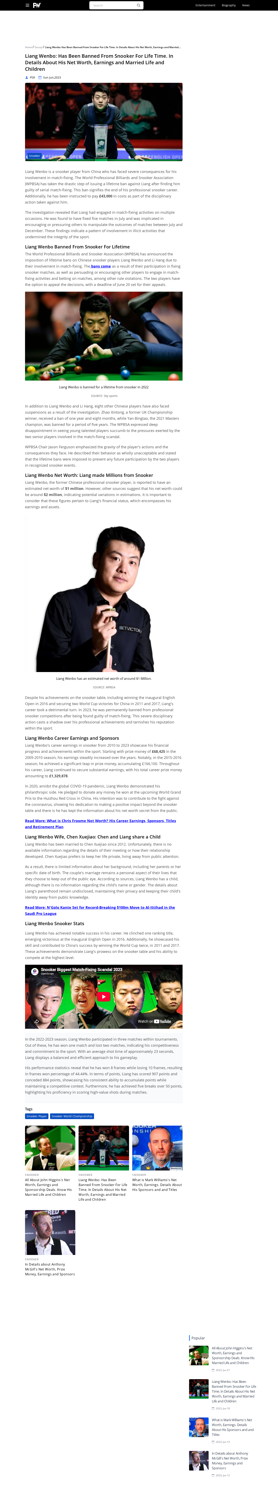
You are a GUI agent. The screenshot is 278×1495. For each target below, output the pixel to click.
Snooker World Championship (72, 1116)
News (246, 5)
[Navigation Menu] (27, 5)
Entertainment (205, 5)
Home (29, 47)
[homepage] (37, 5)
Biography (229, 5)
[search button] (138, 5)
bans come (100, 266)
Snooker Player (37, 1116)
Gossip (39, 47)
